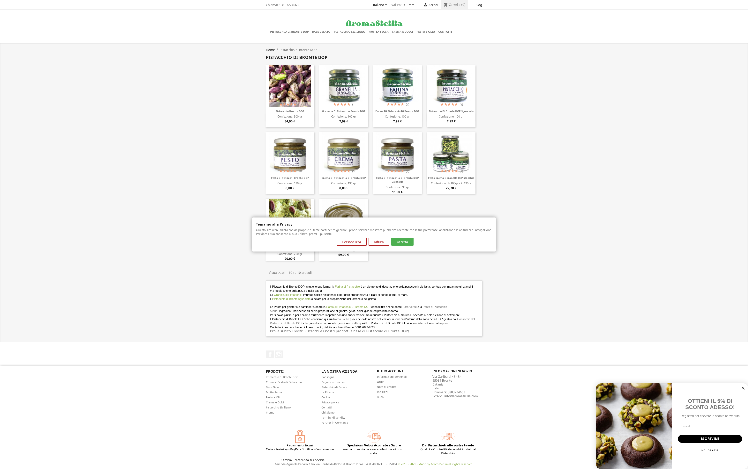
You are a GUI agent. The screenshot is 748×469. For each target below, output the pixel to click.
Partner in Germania (334, 422)
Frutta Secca (379, 31)
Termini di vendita (333, 417)
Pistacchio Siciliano (349, 31)
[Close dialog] (743, 388)
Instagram (279, 354)
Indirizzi (382, 392)
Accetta (402, 242)
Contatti (445, 31)
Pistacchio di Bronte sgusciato (291, 298)
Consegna (327, 377)
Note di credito (386, 387)
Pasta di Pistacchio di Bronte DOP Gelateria (397, 180)
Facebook (270, 354)
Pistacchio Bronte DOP (290, 111)
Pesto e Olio (425, 31)
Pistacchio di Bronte (334, 387)
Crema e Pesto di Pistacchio (284, 382)
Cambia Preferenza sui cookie (303, 460)
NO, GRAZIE (710, 450)
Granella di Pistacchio (288, 294)
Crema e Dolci (402, 31)
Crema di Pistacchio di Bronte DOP (344, 178)
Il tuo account (390, 371)
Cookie (325, 397)
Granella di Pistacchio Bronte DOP (343, 111)
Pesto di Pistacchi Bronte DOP (290, 178)
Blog (478, 5)
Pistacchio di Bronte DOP (289, 31)
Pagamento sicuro (333, 382)
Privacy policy (330, 402)
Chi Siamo (327, 412)
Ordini (381, 382)
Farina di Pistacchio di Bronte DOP (397, 111)
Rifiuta (379, 242)
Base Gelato (321, 31)
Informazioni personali (392, 377)
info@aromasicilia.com (461, 396)
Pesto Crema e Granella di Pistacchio (451, 178)
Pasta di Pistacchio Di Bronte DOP (348, 306)
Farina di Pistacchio (347, 286)
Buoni (381, 397)
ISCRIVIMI (710, 438)
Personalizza (351, 242)
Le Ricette (327, 392)
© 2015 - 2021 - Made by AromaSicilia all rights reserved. (435, 464)
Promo (270, 412)
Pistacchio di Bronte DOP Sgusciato (451, 111)
